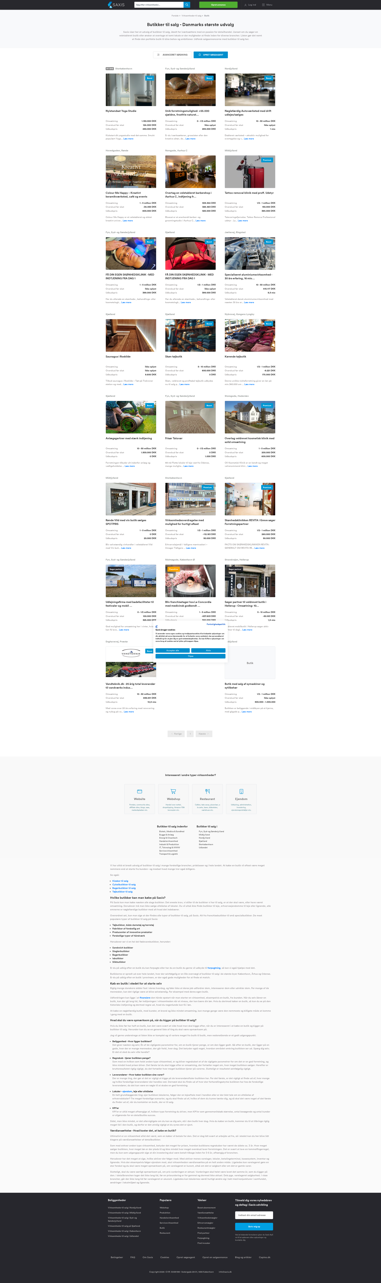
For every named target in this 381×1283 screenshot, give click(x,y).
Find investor (203, 1243)
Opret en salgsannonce (215, 1257)
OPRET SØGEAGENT (213, 54)
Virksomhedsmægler (207, 1217)
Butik (162, 1227)
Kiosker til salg (120, 880)
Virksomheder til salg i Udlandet (123, 1236)
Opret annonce (218, 4)
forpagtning (214, 967)
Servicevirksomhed (168, 850)
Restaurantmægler (206, 1227)
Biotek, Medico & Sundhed (171, 831)
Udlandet (203, 847)
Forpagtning (203, 1238)
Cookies (164, 1257)
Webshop (164, 1207)
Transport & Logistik (168, 853)
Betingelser (117, 1257)
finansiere (145, 997)
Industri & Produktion (169, 844)
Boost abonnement (206, 1207)
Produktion (165, 1212)
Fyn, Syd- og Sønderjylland (211, 831)
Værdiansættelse (205, 1212)
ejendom (127, 1091)
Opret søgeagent (186, 1257)
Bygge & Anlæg (166, 834)
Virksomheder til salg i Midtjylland (124, 1212)
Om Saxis (148, 1257)
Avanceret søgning (175, 54)
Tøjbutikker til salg (122, 891)
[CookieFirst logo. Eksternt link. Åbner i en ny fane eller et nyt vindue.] (157, 626)
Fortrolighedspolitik (216, 624)
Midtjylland (204, 834)
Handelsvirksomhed (168, 841)
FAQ (132, 1257)
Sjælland (203, 841)
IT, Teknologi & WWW (169, 847)
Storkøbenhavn (206, 844)
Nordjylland (204, 837)
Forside (175, 15)
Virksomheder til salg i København (124, 1231)
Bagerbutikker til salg (124, 888)
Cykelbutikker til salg (124, 884)
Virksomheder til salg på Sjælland (124, 1225)
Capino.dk (264, 1257)
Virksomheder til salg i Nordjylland (124, 1207)
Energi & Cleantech (168, 837)
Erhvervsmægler (205, 1222)
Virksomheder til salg (191, 15)
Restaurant (165, 1232)
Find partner (203, 1232)
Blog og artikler (243, 1257)
